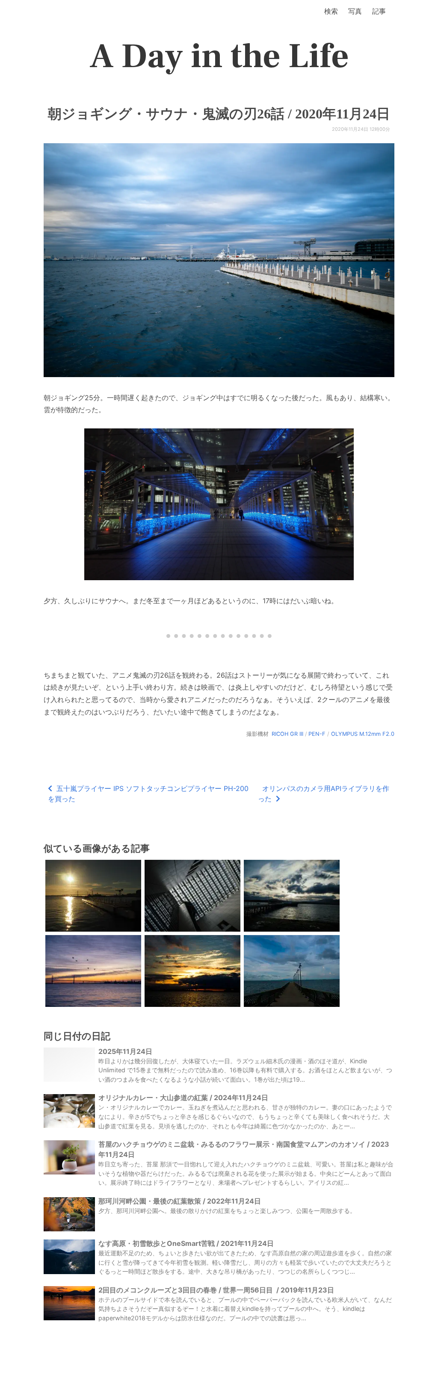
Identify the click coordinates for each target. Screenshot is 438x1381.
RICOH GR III (287, 734)
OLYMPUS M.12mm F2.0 (362, 734)
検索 (331, 11)
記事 (379, 11)
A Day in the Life (219, 56)
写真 (355, 11)
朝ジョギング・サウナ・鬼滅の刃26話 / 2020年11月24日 (219, 113)
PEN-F (317, 734)
